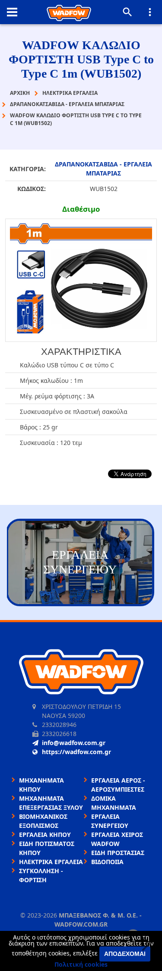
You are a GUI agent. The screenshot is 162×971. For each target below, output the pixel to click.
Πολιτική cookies (81, 964)
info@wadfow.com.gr (73, 743)
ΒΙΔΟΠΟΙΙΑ (107, 862)
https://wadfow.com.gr (76, 752)
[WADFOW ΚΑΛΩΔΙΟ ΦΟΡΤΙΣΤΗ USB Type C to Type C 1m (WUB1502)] (81, 280)
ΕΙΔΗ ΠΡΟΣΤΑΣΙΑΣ (117, 853)
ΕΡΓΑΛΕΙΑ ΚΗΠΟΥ (45, 834)
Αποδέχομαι (125, 953)
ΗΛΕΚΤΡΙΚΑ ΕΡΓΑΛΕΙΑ (51, 862)
